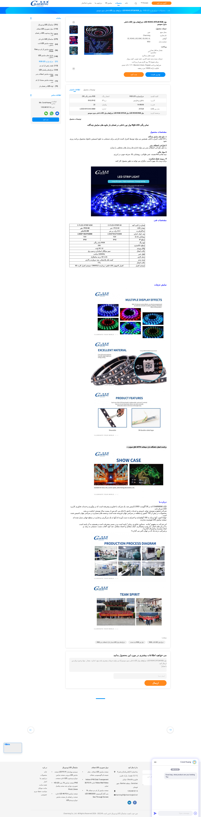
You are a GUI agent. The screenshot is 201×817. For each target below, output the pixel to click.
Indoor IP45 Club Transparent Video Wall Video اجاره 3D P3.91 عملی (96, 783)
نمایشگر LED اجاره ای (48, 39)
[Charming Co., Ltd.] (40, 3)
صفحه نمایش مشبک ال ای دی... (47, 81)
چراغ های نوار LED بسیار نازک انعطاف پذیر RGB (111, 642)
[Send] (155, 813)
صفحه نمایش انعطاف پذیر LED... (47, 75)
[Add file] (195, 813)
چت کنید (46, 120)
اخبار (45, 782)
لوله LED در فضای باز (48, 86)
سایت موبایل (42, 788)
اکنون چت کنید (161, 3)
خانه (45, 772)
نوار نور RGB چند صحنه (137, 642)
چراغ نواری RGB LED (48, 61)
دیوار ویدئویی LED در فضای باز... (46, 34)
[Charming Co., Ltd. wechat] (46, 113)
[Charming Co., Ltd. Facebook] (135, 803)
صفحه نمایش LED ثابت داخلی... (48, 44)
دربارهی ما (43, 778)
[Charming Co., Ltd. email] (57, 113)
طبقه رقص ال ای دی (48, 66)
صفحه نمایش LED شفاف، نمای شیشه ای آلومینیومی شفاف (97, 773)
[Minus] (155, 762)
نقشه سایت (43, 785)
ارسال (155, 683)
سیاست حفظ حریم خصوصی (40, 793)
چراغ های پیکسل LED (48, 70)
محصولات (43, 775)
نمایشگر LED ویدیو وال (48, 25)
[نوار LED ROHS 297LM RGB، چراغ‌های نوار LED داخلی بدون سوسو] (98, 40)
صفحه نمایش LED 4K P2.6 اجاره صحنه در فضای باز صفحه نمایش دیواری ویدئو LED (67, 797)
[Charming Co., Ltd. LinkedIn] (129, 803)
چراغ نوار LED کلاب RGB (156, 642)
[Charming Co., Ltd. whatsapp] (52, 113)
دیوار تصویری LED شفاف (47, 29)
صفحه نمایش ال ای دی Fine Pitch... (46, 50)
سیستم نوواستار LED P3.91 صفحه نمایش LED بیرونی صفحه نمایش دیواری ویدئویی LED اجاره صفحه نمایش (66, 775)
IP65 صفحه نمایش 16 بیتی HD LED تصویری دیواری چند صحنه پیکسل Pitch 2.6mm (66, 786)
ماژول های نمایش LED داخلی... (48, 56)
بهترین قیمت (155, 74)
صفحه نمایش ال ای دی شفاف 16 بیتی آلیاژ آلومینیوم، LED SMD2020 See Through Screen (96, 794)
